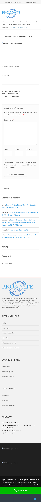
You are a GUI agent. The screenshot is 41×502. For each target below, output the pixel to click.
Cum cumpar (6, 367)
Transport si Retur (8, 377)
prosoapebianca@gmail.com (11, 430)
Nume (7, 149)
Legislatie (5, 338)
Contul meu (8, 2)
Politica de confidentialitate (11, 348)
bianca (8, 36)
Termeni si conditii (8, 333)
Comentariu (9, 120)
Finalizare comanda (30, 2)
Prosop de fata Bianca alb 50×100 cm (21, 230)
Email (17, 149)
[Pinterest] (21, 313)
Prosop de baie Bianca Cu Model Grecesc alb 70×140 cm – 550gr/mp (20, 24)
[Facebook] (3, 313)
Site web (29, 149)
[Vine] (12, 313)
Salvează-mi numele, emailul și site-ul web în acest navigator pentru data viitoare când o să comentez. (20, 164)
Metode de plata (7, 372)
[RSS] (26, 313)
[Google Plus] (17, 313)
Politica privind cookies (9, 343)
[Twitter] (8, 313)
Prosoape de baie (19, 22)
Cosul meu (18, 2)
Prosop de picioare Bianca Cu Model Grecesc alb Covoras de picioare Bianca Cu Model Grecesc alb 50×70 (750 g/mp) (19, 222)
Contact (4, 323)
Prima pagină (6, 22)
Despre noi (5, 328)
